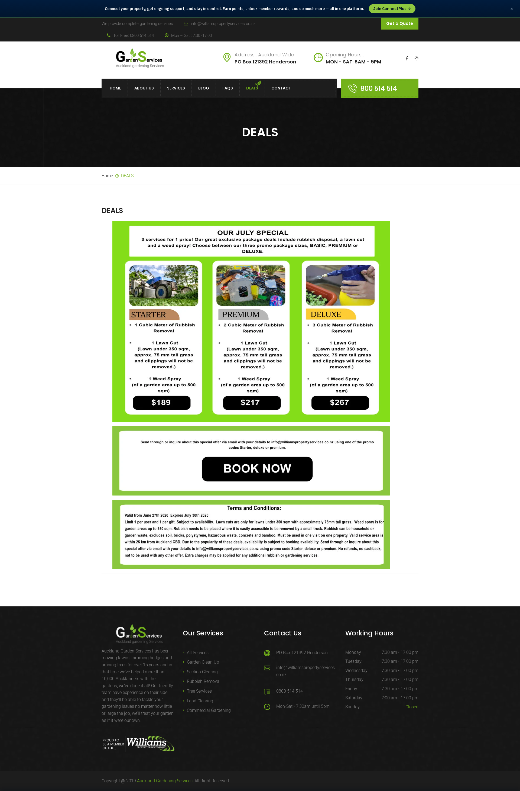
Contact (281, 88)
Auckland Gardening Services (165, 780)
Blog (203, 88)
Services (176, 88)
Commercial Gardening (209, 710)
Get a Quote (399, 23)
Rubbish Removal (203, 681)
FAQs (227, 88)
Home (115, 88)
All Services (198, 652)
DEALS (252, 88)
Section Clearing (202, 671)
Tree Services (199, 691)
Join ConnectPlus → (392, 8)
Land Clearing (200, 700)
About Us (144, 88)
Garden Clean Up (203, 662)
